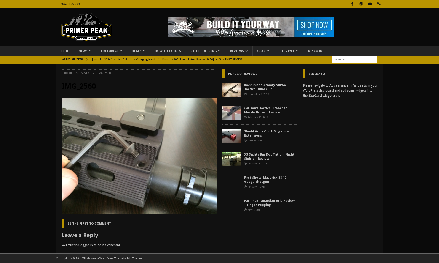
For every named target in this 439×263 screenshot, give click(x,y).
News (83, 51)
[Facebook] (352, 4)
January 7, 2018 (256, 186)
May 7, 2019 (254, 209)
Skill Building (203, 51)
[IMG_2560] (139, 212)
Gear (261, 51)
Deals (137, 51)
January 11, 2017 (257, 163)
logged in (86, 245)
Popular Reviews (242, 74)
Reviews (237, 51)
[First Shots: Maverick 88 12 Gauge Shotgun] (231, 182)
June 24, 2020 (255, 140)
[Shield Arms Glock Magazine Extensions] (231, 136)
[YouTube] (370, 4)
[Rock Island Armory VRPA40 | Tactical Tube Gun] (231, 90)
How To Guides (168, 51)
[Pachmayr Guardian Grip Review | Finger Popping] (231, 205)
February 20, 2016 (258, 117)
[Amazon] (379, 4)
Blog (65, 51)
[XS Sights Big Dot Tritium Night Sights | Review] (231, 159)
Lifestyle (286, 51)
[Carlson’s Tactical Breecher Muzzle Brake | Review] (231, 113)
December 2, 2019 (258, 94)
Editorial (109, 51)
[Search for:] (354, 59)
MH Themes (134, 258)
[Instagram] (361, 4)
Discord (315, 51)
